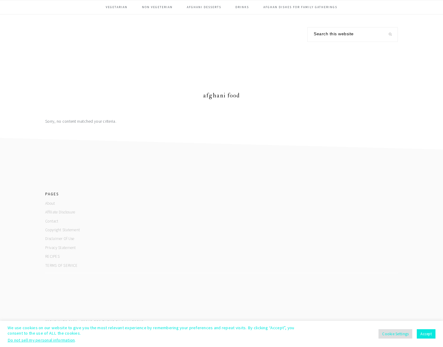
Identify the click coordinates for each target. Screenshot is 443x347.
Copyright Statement (62, 229)
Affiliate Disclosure (60, 212)
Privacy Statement (60, 247)
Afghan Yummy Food (90, 46)
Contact (51, 221)
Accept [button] (426, 333)
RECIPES (52, 256)
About (50, 203)
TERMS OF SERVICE (61, 265)
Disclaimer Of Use (59, 238)
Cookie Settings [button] (395, 333)
